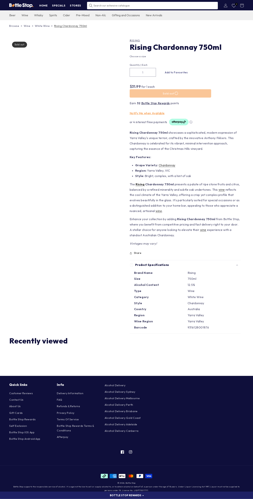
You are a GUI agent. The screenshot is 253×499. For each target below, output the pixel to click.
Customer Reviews (21, 393)
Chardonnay (167, 165)
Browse (14, 26)
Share (138, 253)
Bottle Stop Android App (24, 438)
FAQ (59, 399)
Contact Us (16, 399)
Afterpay (62, 437)
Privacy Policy (65, 413)
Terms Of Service (68, 419)
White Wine (42, 26)
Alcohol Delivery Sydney (120, 391)
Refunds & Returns (68, 406)
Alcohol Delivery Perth (119, 404)
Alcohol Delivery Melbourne (122, 398)
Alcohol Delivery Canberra (122, 431)
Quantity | (135, 64)
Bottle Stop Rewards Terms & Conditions (75, 428)
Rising (135, 40)
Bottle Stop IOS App (21, 432)
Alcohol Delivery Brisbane (121, 411)
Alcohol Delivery (115, 385)
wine (222, 189)
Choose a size (138, 56)
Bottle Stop (131, 483)
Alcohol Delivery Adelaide (121, 424)
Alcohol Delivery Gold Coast (123, 418)
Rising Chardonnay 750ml (70, 26)
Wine (27, 26)
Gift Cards (16, 413)
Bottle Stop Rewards (155, 103)
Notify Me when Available (147, 113)
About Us (15, 406)
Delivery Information (70, 393)
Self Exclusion (18, 426)
